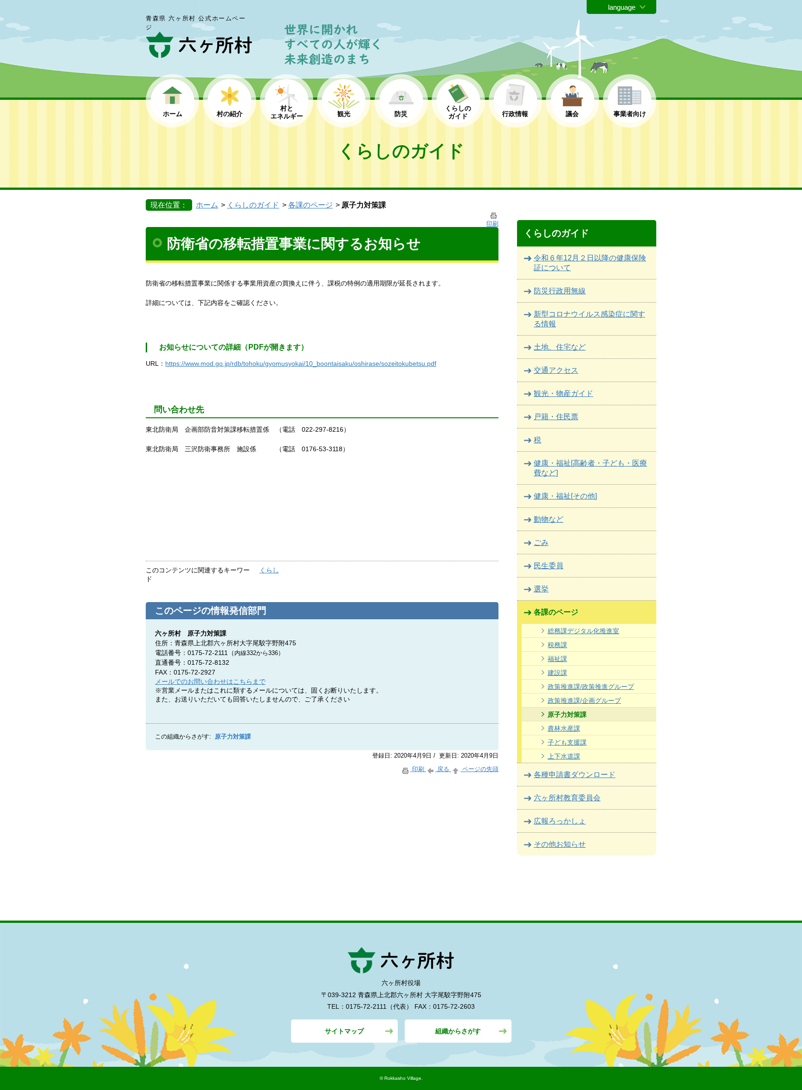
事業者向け (630, 113)
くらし (269, 570)
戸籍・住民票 (556, 417)
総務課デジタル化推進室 (583, 631)
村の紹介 (230, 113)
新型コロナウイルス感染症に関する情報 (589, 319)
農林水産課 (564, 728)
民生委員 (548, 566)
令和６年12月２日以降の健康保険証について (590, 263)
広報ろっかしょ (560, 821)
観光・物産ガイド (563, 393)
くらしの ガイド (458, 112)
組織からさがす (458, 1031)
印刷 (418, 769)
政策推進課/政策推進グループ (591, 686)
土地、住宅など (560, 347)
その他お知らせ (560, 844)
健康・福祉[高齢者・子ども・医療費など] (590, 468)
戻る (443, 769)
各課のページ (310, 205)
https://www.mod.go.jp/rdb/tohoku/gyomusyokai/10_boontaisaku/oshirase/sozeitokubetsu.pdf (300, 363)
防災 (401, 113)
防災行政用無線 (560, 291)
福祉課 (557, 658)
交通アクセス (556, 370)
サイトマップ (344, 1031)
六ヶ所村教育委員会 (567, 798)
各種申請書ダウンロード (574, 775)
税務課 (557, 645)
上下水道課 (564, 756)
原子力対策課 (567, 714)
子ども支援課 (567, 742)
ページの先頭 (479, 769)
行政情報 (515, 113)
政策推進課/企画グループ (584, 700)
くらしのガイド (253, 205)
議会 (572, 113)
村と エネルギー (287, 112)
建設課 (557, 672)
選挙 (541, 589)
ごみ (541, 542)
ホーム (172, 113)
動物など (548, 519)
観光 (343, 113)
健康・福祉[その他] (565, 496)
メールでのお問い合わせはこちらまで (210, 681)
